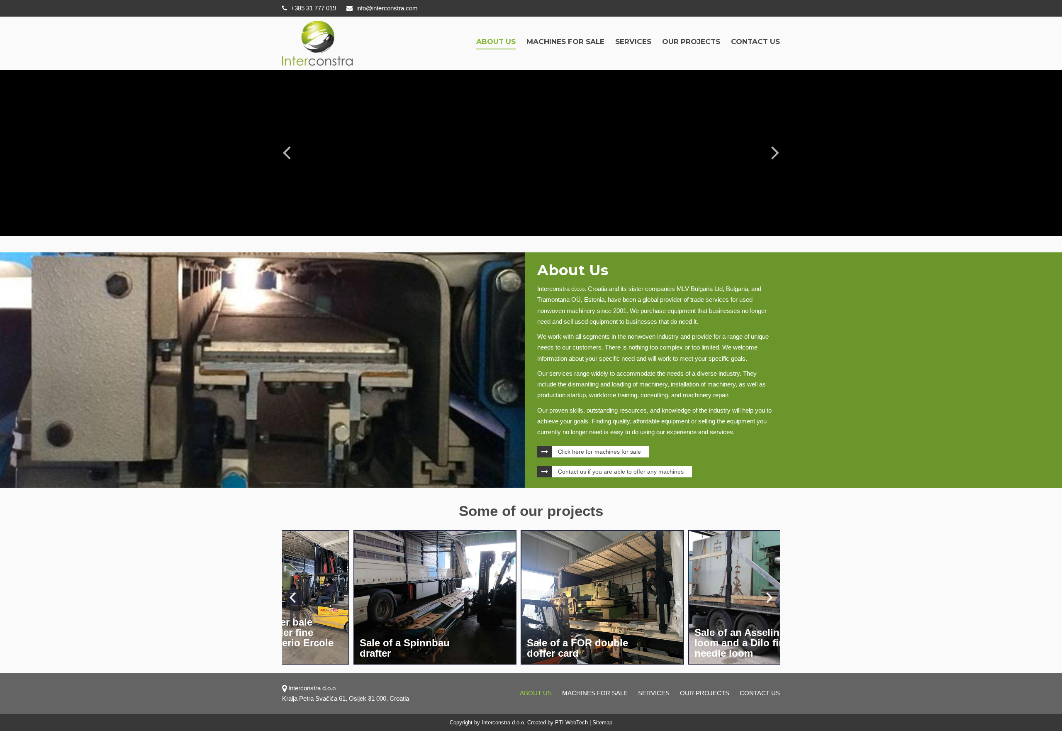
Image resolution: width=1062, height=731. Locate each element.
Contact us (755, 41)
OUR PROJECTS (691, 41)
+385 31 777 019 (312, 8)
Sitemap (602, 722)
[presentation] (292, 597)
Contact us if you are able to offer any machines (621, 471)
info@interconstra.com (387, 8)
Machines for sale (565, 41)
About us (496, 41)
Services (633, 41)
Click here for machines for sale (599, 451)
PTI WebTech (571, 722)
